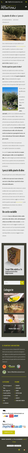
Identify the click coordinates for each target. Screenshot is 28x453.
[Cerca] (22, 283)
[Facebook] (19, 449)
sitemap (14, 441)
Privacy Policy (10, 445)
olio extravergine (20, 46)
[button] (26, 6)
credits (24, 439)
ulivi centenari (19, 202)
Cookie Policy (18, 445)
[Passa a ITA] (24, 450)
